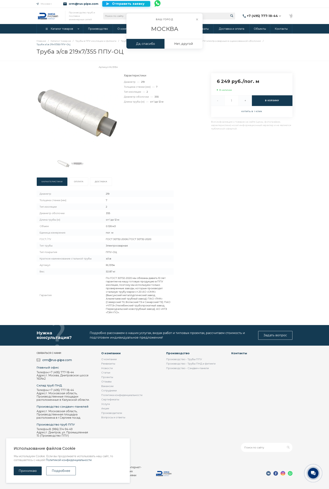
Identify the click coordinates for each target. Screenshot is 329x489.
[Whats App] (157, 3)
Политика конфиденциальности (121, 395)
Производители (111, 412)
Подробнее (61, 471)
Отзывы (106, 381)
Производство (178, 353)
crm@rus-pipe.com (83, 4)
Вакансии (107, 386)
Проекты (107, 377)
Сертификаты (110, 399)
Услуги (105, 403)
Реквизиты (108, 363)
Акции (105, 408)
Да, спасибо (145, 44)
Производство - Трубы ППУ (184, 359)
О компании (111, 353)
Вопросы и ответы (113, 417)
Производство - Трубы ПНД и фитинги (191, 363)
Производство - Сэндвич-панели (187, 368)
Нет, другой (183, 44)
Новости (107, 368)
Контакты (239, 353)
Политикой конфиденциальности (69, 460)
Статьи (105, 372)
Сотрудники (109, 390)
